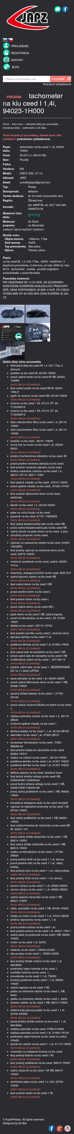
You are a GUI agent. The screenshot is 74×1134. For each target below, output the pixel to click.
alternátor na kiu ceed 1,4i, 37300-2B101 (35, 735)
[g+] (60, 1128)
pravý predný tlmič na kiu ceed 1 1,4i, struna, (37, 859)
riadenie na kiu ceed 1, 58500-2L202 (32, 950)
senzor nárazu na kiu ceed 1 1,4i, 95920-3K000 (39, 885)
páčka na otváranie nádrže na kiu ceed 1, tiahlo (38, 999)
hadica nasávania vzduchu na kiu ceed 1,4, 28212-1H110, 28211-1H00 (36, 473)
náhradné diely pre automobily (42, 124)
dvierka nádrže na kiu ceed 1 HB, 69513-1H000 (39, 1002)
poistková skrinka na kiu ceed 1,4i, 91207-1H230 (39, 761)
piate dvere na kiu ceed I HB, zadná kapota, (36, 614)
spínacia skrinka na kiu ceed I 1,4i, (31, 637)
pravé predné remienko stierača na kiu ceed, (37, 463)
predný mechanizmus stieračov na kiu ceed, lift (38, 456)
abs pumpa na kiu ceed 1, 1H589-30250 (34, 953)
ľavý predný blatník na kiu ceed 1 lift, (32, 1055)
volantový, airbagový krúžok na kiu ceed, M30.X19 (40, 573)
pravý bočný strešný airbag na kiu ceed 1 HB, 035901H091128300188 (37, 785)
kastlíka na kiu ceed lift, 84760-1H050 (33, 373)
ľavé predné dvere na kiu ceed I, (29, 599)
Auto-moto (17, 124)
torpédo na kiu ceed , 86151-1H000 (31, 441)
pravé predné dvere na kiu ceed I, (30, 591)
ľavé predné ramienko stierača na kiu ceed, (36, 467)
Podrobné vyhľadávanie (57, 84)
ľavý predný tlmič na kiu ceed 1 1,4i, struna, (36, 878)
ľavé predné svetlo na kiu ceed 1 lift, (32, 1093)
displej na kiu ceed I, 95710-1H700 (31, 625)
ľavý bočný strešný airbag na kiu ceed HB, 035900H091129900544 (35, 778)
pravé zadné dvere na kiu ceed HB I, (32, 607)
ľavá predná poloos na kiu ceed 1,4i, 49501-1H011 (40, 931)
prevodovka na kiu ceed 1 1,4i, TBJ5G (33, 976)
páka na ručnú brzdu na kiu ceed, (30, 512)
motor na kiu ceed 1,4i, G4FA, (28, 942)
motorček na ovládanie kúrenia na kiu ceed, (36, 1051)
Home (6, 124)
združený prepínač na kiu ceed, (29, 535)
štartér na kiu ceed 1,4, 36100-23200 (32, 505)
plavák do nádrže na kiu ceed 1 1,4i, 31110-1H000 (40, 1044)
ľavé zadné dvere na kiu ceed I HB (31, 584)
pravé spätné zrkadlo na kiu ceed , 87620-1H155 (39, 486)
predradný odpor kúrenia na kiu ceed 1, (34, 968)
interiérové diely (11, 127)
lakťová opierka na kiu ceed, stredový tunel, (36, 772)
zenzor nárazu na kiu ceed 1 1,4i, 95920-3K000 (39, 889)
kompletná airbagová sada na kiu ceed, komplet (39, 803)
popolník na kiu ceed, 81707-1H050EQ (33, 516)
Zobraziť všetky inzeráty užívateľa (23, 229)
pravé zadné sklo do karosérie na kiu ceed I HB (38, 656)
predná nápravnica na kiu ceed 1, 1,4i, (33, 919)
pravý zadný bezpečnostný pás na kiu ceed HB (38, 527)
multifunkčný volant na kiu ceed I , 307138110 (37, 659)
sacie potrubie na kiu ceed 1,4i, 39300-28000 (37, 678)
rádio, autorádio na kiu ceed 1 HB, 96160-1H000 (39, 908)
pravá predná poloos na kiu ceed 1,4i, (33, 927)
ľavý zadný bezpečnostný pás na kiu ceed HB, (37, 524)
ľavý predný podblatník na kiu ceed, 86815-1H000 (40, 1063)
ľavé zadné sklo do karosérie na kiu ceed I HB (37, 652)
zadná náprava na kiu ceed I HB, (30, 987)
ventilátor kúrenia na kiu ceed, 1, (30, 972)
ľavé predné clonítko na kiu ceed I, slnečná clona (39, 633)
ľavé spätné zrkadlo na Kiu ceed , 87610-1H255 (39, 482)
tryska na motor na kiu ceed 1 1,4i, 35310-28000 (39, 916)
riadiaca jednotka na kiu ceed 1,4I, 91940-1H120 (39, 1032)
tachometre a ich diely (34, 127)
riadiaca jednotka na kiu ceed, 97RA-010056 (37, 1029)
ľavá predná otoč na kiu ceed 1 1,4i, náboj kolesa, (40, 870)
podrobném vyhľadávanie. (34, 139)
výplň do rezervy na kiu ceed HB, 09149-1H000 (38, 395)
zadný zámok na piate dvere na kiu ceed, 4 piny (39, 531)
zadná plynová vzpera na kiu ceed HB (33, 576)
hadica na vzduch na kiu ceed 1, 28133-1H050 (38, 757)
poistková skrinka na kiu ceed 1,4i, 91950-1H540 (39, 644)
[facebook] (65, 17)
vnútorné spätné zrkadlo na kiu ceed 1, (33, 723)
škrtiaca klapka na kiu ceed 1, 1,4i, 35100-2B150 (39, 731)
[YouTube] (67, 1128)
